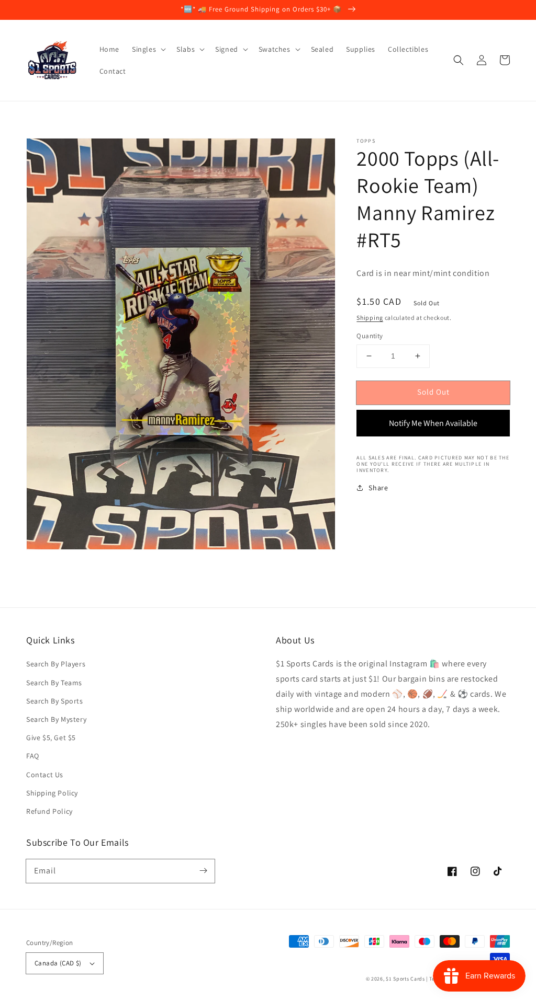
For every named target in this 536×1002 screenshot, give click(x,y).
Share (378, 487)
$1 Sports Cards (405, 978)
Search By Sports (54, 701)
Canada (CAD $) (58, 963)
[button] (458, 60)
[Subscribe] (203, 870)
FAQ (32, 756)
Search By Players (55, 664)
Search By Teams (54, 682)
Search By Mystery (56, 719)
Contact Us (44, 774)
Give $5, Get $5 (51, 737)
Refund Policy (49, 811)
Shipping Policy (52, 793)
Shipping (369, 317)
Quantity (369, 335)
